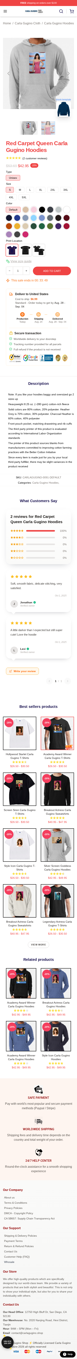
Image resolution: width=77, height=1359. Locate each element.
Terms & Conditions (15, 1202)
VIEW (19, 746)
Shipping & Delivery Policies (20, 1235)
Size (8, 183)
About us (9, 1197)
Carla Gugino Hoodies (59, 23)
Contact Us (10, 1251)
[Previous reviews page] (49, 681)
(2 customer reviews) (34, 158)
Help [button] (70, 1354)
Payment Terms (13, 1240)
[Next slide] (68, 73)
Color (9, 203)
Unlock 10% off (7, 1342)
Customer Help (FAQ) (17, 1256)
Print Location (14, 240)
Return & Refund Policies (19, 1246)
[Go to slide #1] (29, 128)
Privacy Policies (13, 1207)
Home (7, 23)
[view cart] (72, 11)
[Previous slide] (9, 73)
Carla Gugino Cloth (27, 23)
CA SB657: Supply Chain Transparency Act (29, 1218)
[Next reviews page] (67, 681)
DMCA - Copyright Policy (18, 1213)
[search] (61, 11)
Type (9, 171)
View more (38, 944)
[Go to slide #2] (48, 128)
